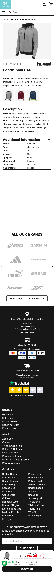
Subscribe (27, 548)
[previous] (2, 267)
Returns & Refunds (12, 449)
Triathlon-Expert (36, 505)
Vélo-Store (33, 512)
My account (8, 414)
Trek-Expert (34, 501)
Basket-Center (9, 474)
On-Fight (6, 519)
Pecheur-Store (35, 477)
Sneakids (33, 494)
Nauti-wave (8, 515)
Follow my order (10, 421)
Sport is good (35, 498)
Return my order (10, 424)
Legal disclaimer (10, 452)
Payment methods (11, 456)
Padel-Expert (35, 474)
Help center (8, 418)
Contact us (27, 323)
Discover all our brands (27, 298)
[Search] (10, 12)
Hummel (13, 64)
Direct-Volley (8, 484)
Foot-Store (7, 491)
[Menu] (3, 12)
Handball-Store (10, 501)
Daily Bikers (8, 477)
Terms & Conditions (12, 445)
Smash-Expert (35, 487)
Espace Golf (8, 487)
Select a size (27, 569)
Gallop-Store (8, 494)
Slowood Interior (36, 484)
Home (5, 19)
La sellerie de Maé (11, 508)
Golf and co (8, 498)
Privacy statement (11, 463)
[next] (52, 267)
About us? (7, 438)
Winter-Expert (35, 515)
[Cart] (51, 4)
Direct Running (10, 481)
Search (16, 12)
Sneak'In (32, 491)
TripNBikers (34, 508)
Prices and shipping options (16, 459)
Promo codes (9, 428)
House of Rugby (10, 505)
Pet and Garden (36, 481)
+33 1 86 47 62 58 (27, 332)
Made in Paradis (10, 512)
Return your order (27, 377)
